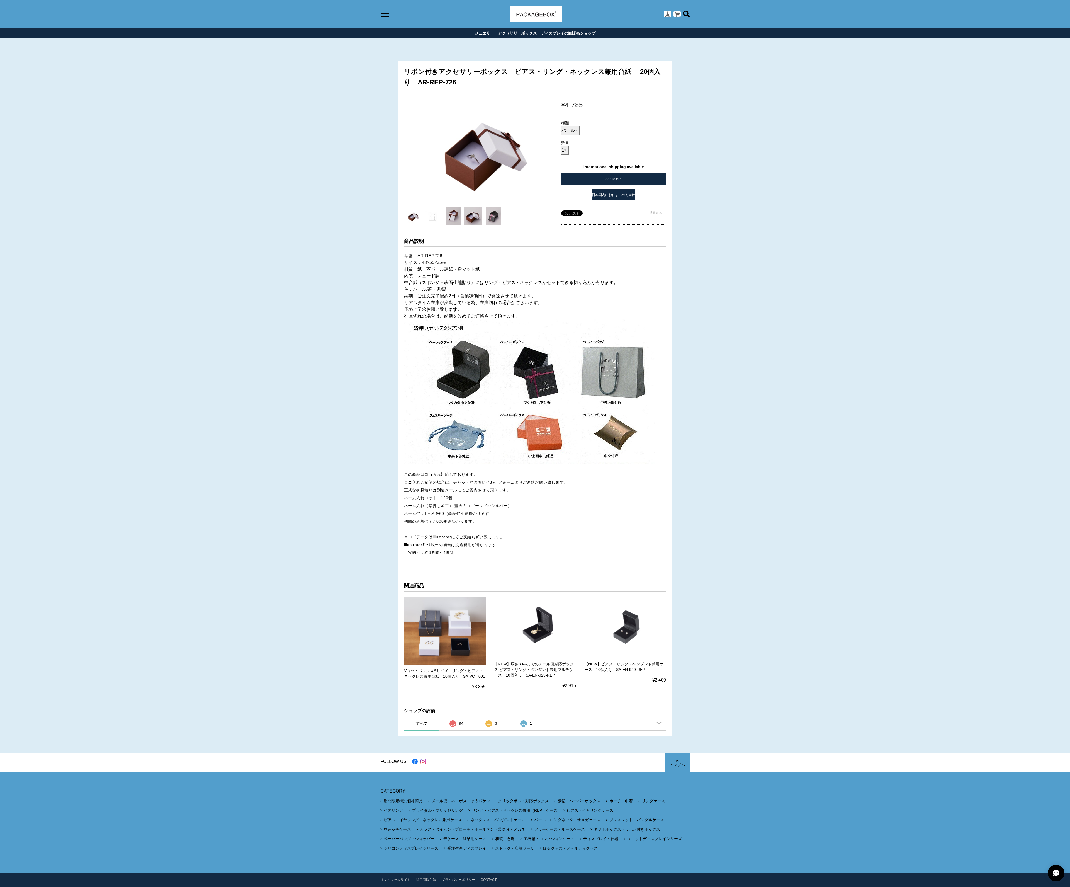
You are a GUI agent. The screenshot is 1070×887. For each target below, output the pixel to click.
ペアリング (393, 810)
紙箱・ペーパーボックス (579, 801)
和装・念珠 (505, 839)
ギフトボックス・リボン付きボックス (627, 829)
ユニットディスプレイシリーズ (654, 839)
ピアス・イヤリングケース (589, 810)
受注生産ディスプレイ (466, 848)
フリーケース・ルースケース (559, 829)
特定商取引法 (426, 880)
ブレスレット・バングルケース (636, 820)
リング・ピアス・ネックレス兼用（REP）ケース (515, 810)
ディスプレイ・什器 (600, 839)
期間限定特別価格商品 (403, 801)
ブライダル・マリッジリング (437, 810)
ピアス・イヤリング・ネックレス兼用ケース (423, 820)
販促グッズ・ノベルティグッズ (570, 848)
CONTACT (489, 880)
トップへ (677, 764)
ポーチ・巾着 (621, 801)
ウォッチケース (397, 829)
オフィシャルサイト (395, 880)
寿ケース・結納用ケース (464, 839)
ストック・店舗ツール (514, 848)
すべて (421, 723)
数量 (565, 143)
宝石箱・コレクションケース (549, 839)
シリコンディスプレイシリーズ (411, 848)
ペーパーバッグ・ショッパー (409, 839)
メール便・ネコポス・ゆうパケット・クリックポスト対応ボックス (490, 801)
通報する (656, 212)
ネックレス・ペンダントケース (498, 820)
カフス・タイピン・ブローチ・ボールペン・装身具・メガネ (472, 829)
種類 (565, 123)
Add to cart (613, 179)
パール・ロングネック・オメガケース (567, 820)
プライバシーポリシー (458, 880)
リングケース (653, 801)
